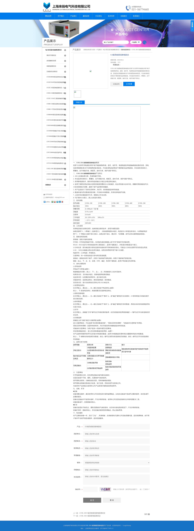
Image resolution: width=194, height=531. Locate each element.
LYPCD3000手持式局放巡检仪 (55, 141)
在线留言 (124, 16)
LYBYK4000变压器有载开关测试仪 (56, 121)
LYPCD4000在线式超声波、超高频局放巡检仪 (56, 153)
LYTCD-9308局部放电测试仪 (55, 163)
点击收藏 (129, 84)
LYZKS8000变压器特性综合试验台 (56, 78)
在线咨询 (116, 84)
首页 (93, 49)
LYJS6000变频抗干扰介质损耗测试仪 (56, 137)
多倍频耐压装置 (51, 60)
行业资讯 (98, 16)
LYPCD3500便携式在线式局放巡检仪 (56, 148)
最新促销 (86, 16)
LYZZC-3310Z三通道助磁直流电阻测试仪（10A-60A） (56, 99)
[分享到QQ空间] (52, 201)
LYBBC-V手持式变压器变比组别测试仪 (56, 110)
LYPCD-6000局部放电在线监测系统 (56, 159)
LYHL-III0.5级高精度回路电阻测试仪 (92, 513)
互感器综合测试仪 (52, 71)
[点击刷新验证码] (105, 489)
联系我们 (136, 16)
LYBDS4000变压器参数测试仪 (55, 125)
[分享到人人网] (59, 201)
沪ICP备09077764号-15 (106, 528)
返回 (146, 514)
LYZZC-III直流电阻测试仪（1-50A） (55, 89)
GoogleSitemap (127, 525)
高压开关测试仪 (51, 55)
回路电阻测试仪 (51, 66)
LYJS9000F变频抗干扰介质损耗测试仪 (56, 132)
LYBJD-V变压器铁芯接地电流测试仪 (56, 175)
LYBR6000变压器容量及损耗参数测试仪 (56, 115)
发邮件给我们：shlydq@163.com (55, 197)
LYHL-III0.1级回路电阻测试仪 (89, 516)
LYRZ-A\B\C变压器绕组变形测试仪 (56, 169)
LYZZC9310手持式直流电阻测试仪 (56, 83)
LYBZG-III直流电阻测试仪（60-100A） (56, 94)
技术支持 (111, 16)
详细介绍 (79, 102)
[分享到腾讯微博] (57, 201)
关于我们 (61, 16)
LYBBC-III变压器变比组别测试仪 (56, 105)
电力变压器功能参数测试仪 (111, 49)
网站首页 (48, 16)
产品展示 (73, 16)
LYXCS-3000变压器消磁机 (54, 179)
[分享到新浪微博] (55, 201)
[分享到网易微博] (62, 201)
